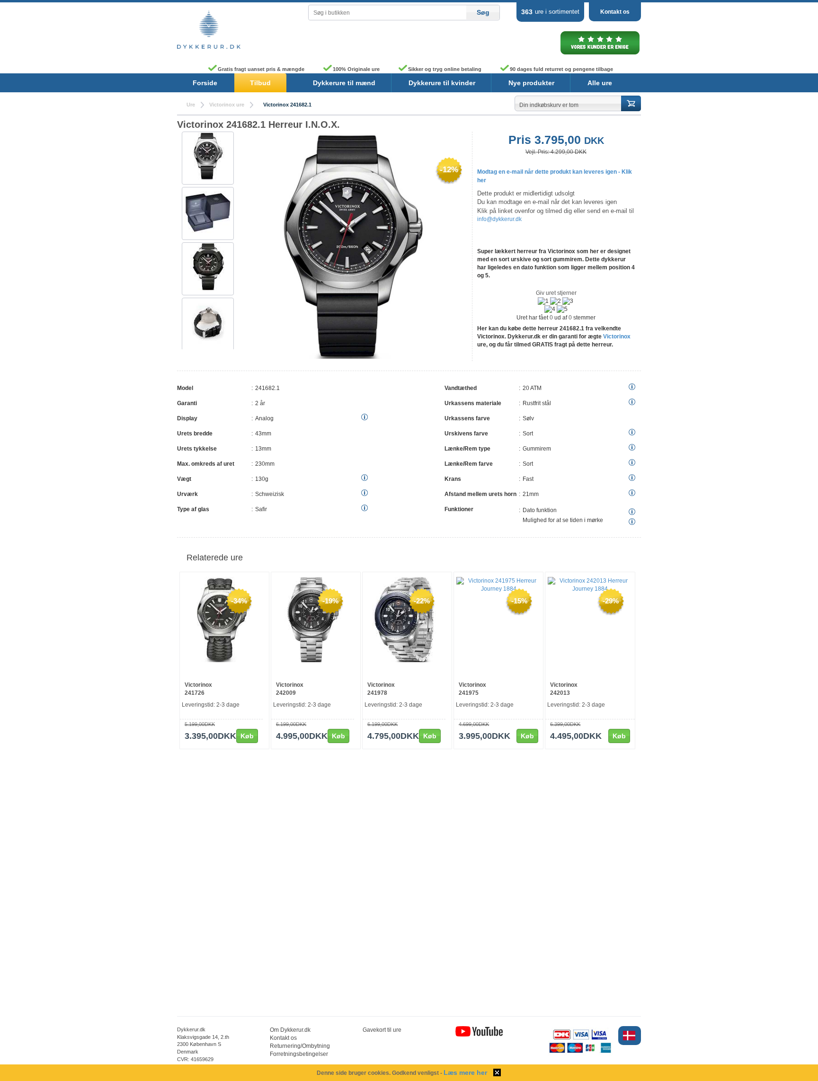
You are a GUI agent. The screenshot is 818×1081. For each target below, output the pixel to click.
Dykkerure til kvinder (442, 83)
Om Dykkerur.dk (290, 1030)
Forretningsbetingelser (299, 1054)
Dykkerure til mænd (344, 83)
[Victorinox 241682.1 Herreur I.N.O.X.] (207, 211)
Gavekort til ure (382, 1030)
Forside (205, 83)
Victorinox (617, 336)
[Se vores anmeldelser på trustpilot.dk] (600, 54)
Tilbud (260, 83)
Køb (247, 736)
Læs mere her (465, 1072)
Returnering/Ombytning (300, 1046)
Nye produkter (531, 83)
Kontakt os (615, 12)
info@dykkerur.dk (499, 219)
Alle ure (599, 83)
